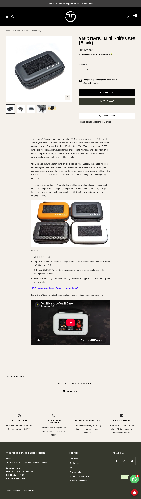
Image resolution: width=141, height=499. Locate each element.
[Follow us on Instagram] (124, 461)
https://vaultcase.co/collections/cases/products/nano (79, 295)
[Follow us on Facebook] (116, 461)
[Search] (12, 16)
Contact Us (74, 463)
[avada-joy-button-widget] (134, 492)
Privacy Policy (75, 472)
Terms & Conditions (78, 481)
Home (8, 31)
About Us (73, 459)
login (88, 122)
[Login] (128, 17)
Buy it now (107, 101)
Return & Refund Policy (79, 476)
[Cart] (134, 16)
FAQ (71, 467)
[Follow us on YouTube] (131, 461)
